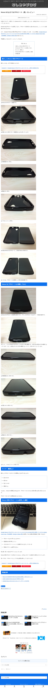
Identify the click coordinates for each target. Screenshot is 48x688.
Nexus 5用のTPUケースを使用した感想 (24, 51)
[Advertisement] (12, 598)
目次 (22, 43)
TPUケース (8, 588)
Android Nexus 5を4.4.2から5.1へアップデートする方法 (16, 581)
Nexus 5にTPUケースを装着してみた (24, 47)
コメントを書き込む (24, 660)
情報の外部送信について (39, 684)
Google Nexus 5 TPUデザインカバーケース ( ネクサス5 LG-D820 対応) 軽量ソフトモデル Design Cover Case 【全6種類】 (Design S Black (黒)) (24, 33)
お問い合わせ (8, 684)
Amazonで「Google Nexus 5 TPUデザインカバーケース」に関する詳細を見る (20, 68)
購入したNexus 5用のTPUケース (23, 46)
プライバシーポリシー (24, 684)
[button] (46, 665)
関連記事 (18, 53)
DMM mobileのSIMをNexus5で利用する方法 (13, 579)
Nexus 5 (3, 586)
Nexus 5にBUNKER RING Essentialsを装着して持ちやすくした (18, 576)
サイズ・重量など (20, 49)
